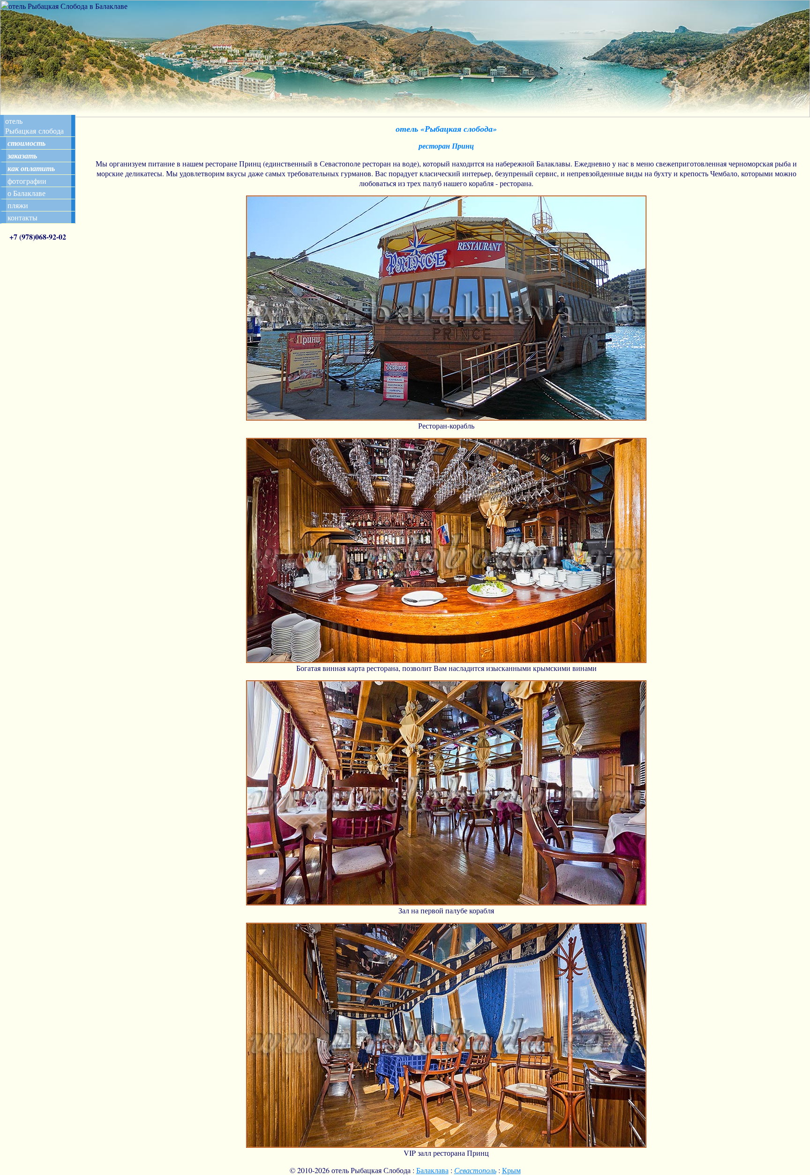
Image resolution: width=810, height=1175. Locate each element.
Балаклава (432, 1170)
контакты (23, 217)
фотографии (27, 181)
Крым (511, 1170)
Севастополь (475, 1170)
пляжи (18, 205)
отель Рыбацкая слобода (34, 126)
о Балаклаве (26, 193)
